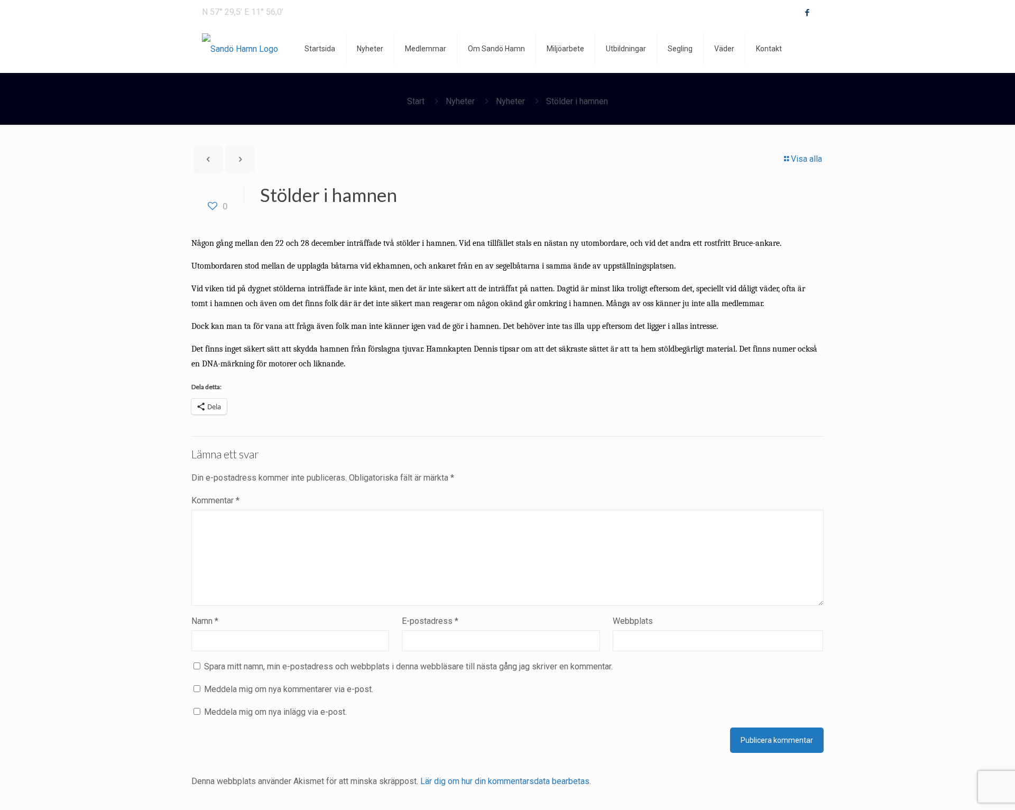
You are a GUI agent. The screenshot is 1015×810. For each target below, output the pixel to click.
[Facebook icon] (807, 12)
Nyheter (460, 101)
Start (416, 101)
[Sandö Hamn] (240, 48)
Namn (204, 621)
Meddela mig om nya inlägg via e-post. (275, 712)
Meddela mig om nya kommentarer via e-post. (288, 689)
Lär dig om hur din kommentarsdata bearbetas (504, 781)
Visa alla (806, 159)
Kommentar (215, 500)
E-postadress (430, 621)
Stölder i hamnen (577, 101)
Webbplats (633, 621)
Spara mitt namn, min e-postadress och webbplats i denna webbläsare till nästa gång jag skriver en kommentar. (408, 666)
